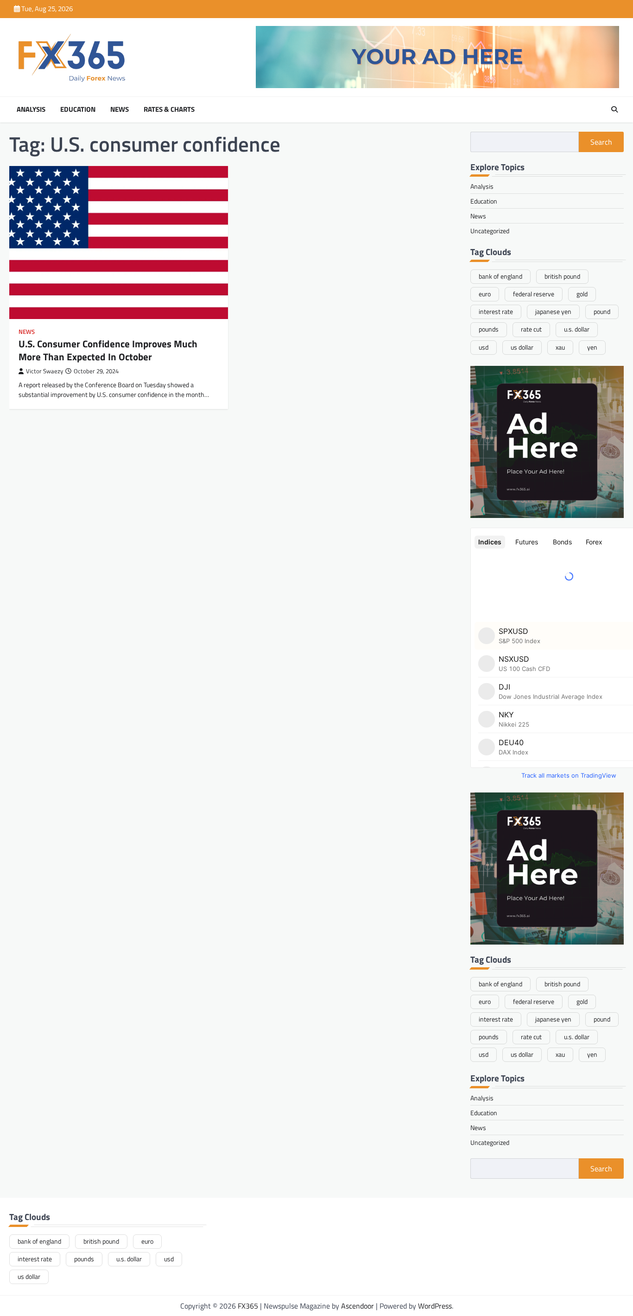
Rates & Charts (169, 109)
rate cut (531, 329)
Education (77, 109)
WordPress (435, 1305)
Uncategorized (489, 231)
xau (560, 347)
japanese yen (553, 312)
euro (485, 294)
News (119, 109)
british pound (562, 276)
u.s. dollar (576, 329)
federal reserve (533, 294)
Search (601, 141)
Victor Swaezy (44, 371)
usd (483, 347)
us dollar (522, 347)
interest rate (496, 312)
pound (602, 312)
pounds (489, 329)
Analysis (31, 109)
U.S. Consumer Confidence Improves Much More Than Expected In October (108, 350)
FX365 (248, 1305)
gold (582, 294)
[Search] (614, 109)
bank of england (500, 276)
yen (592, 347)
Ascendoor (357, 1305)
